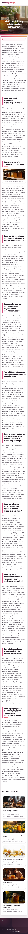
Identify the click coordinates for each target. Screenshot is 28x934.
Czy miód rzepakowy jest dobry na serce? (13, 835)
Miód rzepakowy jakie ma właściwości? (10, 811)
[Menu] (25, 2)
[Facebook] (2, 920)
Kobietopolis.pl (8, 3)
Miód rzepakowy (8, 882)
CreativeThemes (15, 931)
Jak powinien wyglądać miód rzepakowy (11, 906)
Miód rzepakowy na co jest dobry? (13, 859)
